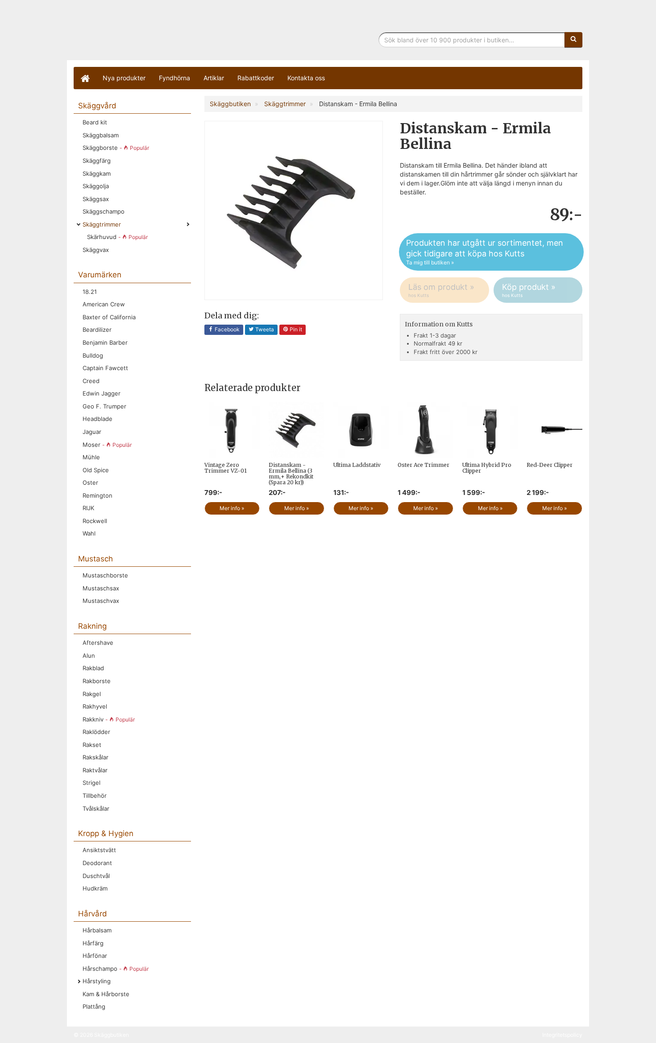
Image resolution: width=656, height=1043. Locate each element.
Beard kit (95, 122)
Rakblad (93, 668)
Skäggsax (96, 198)
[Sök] (573, 39)
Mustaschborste (105, 575)
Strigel (91, 782)
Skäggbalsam (101, 135)
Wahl (89, 533)
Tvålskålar (96, 808)
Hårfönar (95, 955)
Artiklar (213, 78)
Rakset (92, 744)
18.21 (90, 291)
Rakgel (92, 693)
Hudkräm (95, 888)
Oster (90, 482)
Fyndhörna (174, 78)
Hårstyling (97, 981)
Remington (97, 495)
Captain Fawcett (105, 367)
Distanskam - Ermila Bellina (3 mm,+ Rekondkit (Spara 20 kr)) (291, 474)
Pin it (295, 329)
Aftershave (98, 642)
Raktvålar (95, 770)
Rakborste (97, 680)
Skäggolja (96, 186)
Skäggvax (96, 249)
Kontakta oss (306, 78)
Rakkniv (109, 719)
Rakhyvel (95, 706)
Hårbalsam (97, 930)
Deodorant (97, 862)
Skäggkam (97, 173)
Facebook (226, 329)
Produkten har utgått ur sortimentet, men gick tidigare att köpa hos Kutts (484, 252)
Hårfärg (93, 943)
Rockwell (95, 520)
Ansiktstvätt (99, 849)
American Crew (104, 304)
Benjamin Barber (105, 342)
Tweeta (264, 329)
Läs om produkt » (441, 290)
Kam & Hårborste (106, 994)
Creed (91, 380)
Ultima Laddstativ (357, 465)
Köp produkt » (529, 290)
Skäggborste (116, 147)
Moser (107, 444)
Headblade (97, 418)
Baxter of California (109, 317)
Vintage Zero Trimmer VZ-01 (225, 468)
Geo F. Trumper (104, 406)
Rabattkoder (255, 78)
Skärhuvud (117, 236)
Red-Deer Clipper (550, 465)
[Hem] (85, 78)
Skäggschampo (104, 211)
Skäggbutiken (147, 32)
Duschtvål (96, 875)
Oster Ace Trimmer (423, 465)
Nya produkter (124, 78)
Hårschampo (116, 968)
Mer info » (232, 508)
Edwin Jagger (101, 393)
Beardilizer (97, 329)
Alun (89, 655)
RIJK (88, 507)
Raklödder (96, 731)
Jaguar (92, 431)
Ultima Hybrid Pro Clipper (486, 468)
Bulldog (93, 355)
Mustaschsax (101, 588)
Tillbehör (95, 795)
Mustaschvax (101, 600)
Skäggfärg (97, 160)
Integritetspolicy (562, 1034)
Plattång (94, 1006)
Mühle (91, 457)
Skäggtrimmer (102, 224)
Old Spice (96, 470)
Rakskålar (95, 757)
